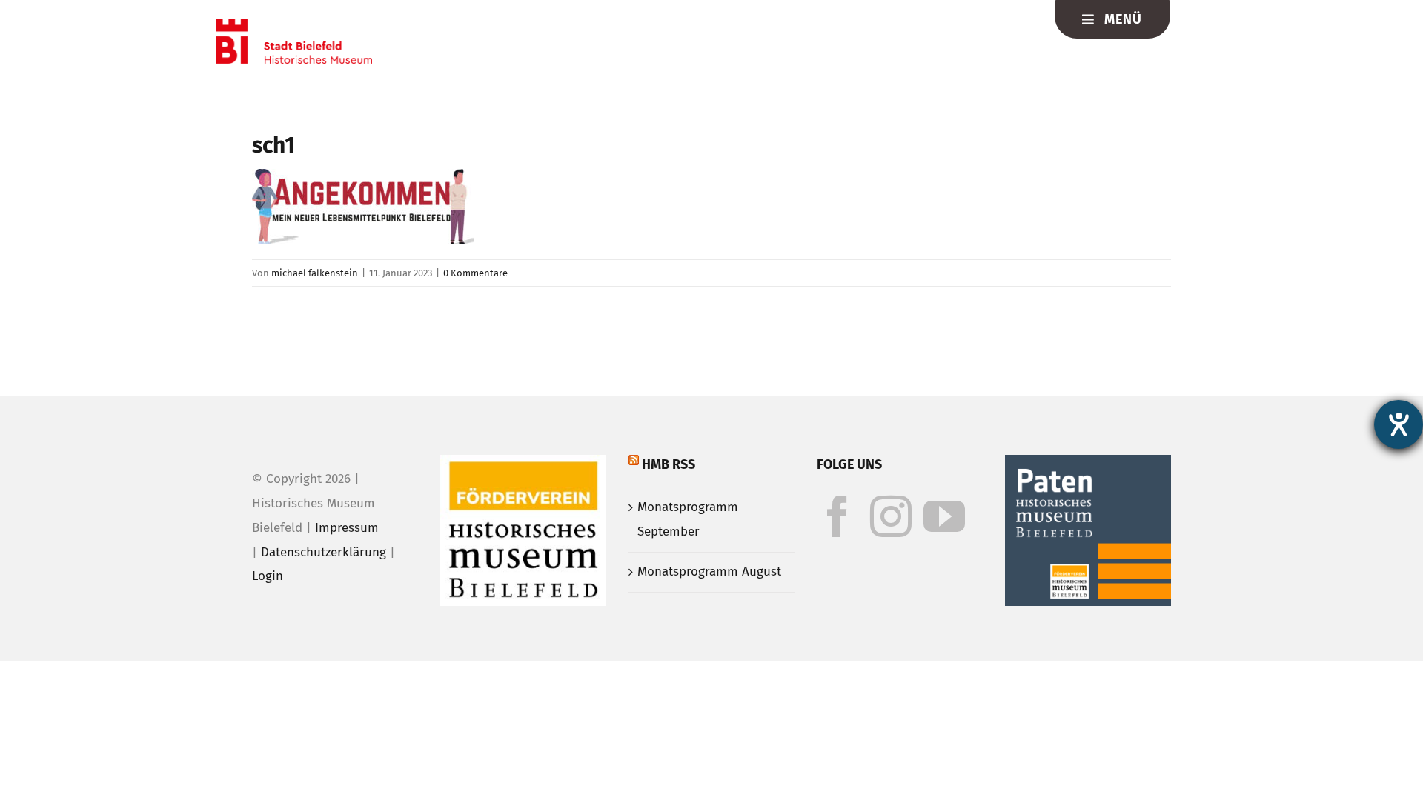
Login (267, 576)
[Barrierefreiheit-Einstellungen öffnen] (1398, 424)
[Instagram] (891, 516)
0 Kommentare (475, 273)
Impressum (347, 528)
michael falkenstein (314, 273)
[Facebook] (837, 516)
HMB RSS (668, 464)
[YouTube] (944, 516)
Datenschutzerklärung (323, 552)
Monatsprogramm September (687, 519)
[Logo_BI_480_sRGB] (294, 25)
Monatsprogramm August (709, 571)
